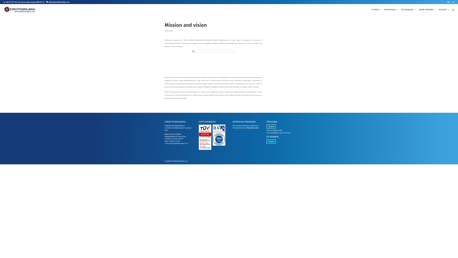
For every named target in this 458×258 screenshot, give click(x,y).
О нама (375, 10)
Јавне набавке (426, 10)
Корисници (390, 10)
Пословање (407, 10)
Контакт (443, 10)
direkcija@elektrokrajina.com (178, 143)
